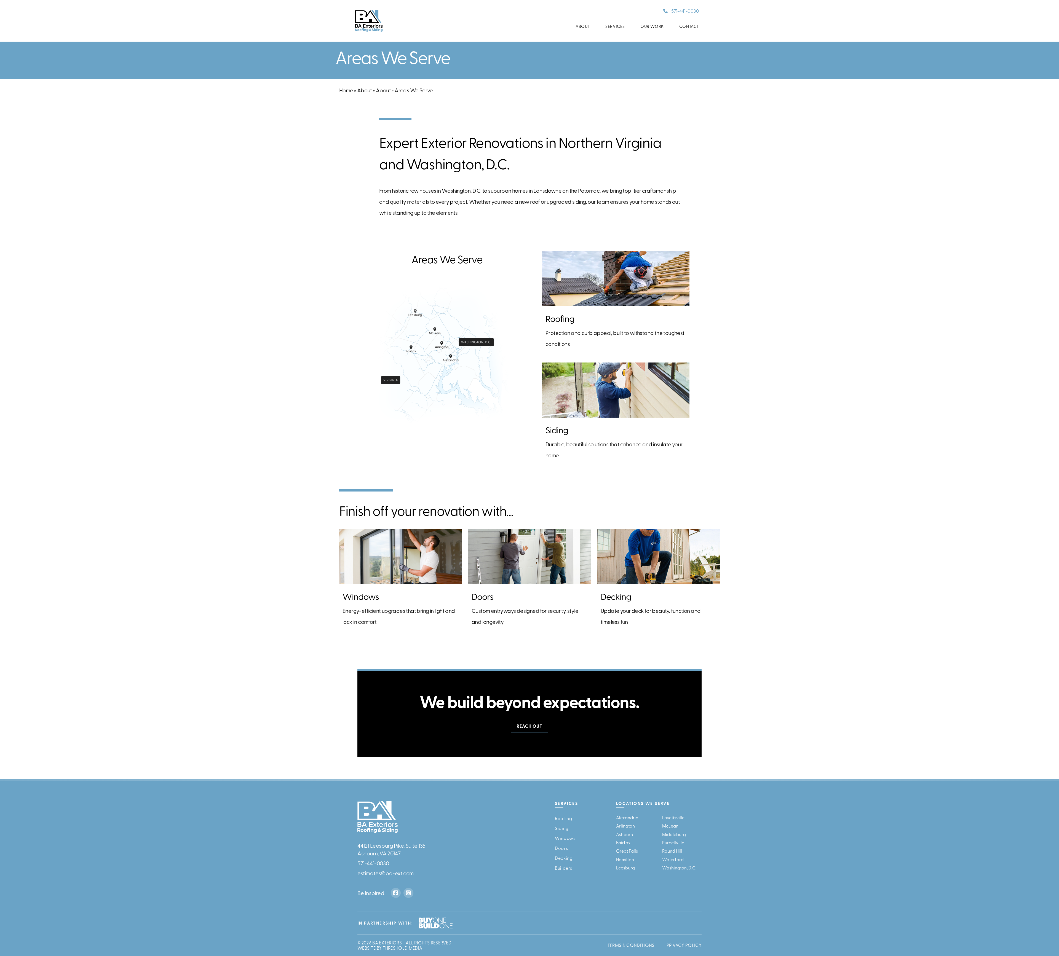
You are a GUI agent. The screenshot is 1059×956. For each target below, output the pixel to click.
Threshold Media (402, 948)
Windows (565, 838)
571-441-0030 (685, 10)
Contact (689, 26)
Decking (564, 858)
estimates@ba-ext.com (385, 873)
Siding (562, 828)
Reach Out (529, 726)
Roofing (563, 818)
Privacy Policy (684, 945)
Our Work (652, 26)
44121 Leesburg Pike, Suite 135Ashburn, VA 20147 (391, 849)
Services (615, 26)
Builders (563, 868)
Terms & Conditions (631, 945)
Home (346, 90)
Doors (561, 848)
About (583, 26)
